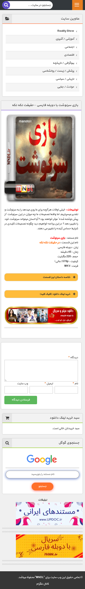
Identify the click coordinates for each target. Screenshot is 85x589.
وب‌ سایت (22, 383)
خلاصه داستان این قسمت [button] (56, 277)
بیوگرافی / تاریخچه (63, 63)
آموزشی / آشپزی (65, 39)
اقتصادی (69, 55)
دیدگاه (73, 357)
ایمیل (48, 383)
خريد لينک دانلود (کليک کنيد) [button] (55, 294)
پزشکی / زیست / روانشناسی (58, 71)
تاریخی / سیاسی (65, 79)
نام (75, 383)
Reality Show (65, 31)
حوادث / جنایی (65, 87)
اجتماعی (69, 47)
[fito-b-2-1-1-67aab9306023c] (41, 316)
